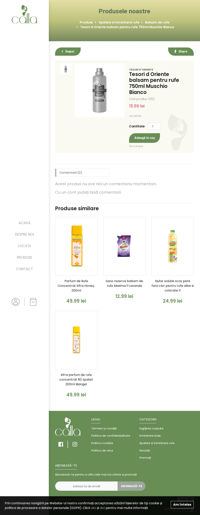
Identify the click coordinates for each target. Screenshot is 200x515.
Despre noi (24, 234)
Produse (24, 257)
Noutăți (144, 450)
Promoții (145, 458)
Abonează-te (131, 486)
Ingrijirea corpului (151, 428)
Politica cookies (102, 443)
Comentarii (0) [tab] (70, 172)
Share (182, 51)
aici (93, 508)
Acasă (24, 222)
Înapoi (69, 51)
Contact (24, 268)
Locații (24, 245)
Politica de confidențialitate (110, 436)
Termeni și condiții (104, 428)
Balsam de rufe (157, 22)
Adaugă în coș (144, 138)
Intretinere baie (150, 436)
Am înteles (182, 504)
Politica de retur (102, 450)
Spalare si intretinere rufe (119, 22)
